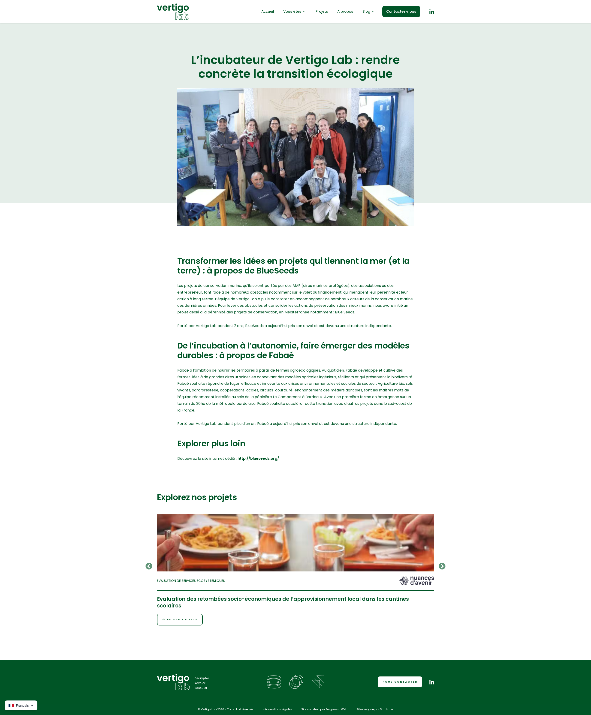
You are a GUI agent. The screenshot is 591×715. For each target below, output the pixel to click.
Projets (322, 11)
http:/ (243, 458)
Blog (366, 11)
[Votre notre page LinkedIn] (431, 11)
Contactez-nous (401, 11)
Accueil (267, 11)
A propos (345, 11)
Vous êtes (292, 11)
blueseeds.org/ (264, 458)
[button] (148, 566)
